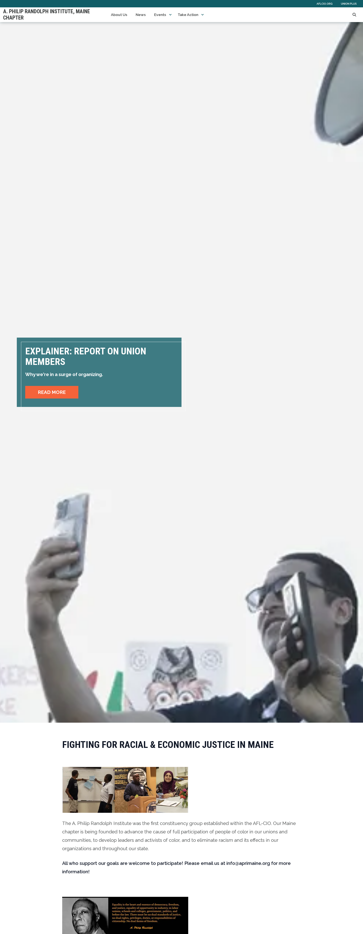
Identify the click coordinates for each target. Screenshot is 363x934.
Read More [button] (52, 392)
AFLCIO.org (325, 3)
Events (160, 15)
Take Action (188, 15)
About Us (119, 15)
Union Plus (349, 3)
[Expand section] (170, 15)
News (141, 15)
